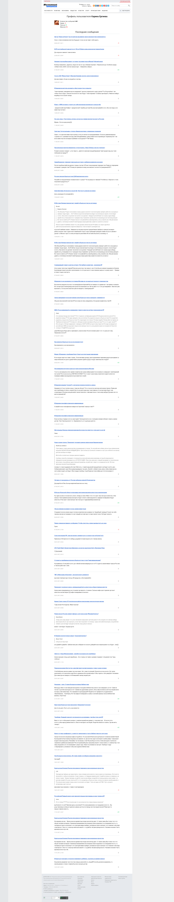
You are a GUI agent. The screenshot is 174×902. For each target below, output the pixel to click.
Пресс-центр (121, 878)
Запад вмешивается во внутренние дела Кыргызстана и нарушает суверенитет (79, 297)
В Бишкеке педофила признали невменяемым (68, 403)
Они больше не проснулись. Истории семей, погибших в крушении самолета (78, 756)
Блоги (92, 880)
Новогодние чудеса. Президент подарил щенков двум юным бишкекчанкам (78, 442)
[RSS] (94, 6)
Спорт (87, 10)
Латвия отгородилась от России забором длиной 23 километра (74, 480)
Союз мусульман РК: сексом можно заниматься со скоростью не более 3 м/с (78, 535)
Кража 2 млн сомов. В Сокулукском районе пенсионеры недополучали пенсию (79, 601)
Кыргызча (47, 1)
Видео (92, 883)
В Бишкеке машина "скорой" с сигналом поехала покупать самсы (75, 385)
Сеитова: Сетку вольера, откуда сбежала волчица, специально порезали (77, 131)
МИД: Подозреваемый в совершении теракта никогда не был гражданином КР (79, 310)
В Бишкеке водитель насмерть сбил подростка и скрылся (72, 88)
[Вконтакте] (96, 6)
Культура (81, 10)
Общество (73, 10)
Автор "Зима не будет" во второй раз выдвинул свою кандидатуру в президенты (80, 36)
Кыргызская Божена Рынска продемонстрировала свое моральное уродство (79, 768)
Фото (92, 881)
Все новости (48, 10)
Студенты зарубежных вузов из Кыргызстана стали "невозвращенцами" (77, 560)
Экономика (65, 10)
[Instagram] (106, 6)
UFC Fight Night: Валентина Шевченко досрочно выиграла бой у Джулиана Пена (79, 548)
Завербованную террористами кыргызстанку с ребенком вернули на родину (78, 162)
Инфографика (94, 885)
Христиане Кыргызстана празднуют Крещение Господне (72, 705)
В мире (79, 888)
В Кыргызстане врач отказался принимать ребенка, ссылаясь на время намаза (79, 858)
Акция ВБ (104, 10)
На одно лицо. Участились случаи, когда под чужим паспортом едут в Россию (79, 119)
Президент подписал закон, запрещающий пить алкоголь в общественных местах (80, 587)
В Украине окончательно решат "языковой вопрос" (70, 636)
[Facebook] (98, 6)
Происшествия (95, 10)
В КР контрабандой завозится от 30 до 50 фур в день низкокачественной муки (79, 49)
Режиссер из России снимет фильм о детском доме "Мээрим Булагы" (76, 614)
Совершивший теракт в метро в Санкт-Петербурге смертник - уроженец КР (78, 265)
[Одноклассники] (100, 6)
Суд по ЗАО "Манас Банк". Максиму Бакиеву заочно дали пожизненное (76, 76)
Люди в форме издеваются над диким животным (70, 509)
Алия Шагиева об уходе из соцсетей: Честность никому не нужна (75, 191)
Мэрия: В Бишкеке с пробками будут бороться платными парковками (76, 354)
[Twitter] (102, 6)
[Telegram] (108, 6)
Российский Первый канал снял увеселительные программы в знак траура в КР (79, 796)
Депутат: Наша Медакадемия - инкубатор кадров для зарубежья (75, 653)
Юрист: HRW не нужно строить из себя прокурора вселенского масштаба (77, 104)
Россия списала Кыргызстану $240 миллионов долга (71, 176)
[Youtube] (104, 6)
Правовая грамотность (111, 880)
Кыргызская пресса (96, 878)
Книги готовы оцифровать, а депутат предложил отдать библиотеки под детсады (81, 733)
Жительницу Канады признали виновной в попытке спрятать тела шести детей (79, 430)
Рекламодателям (125, 1)
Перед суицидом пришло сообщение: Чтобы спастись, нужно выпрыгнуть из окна (80, 523)
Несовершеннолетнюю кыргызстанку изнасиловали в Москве (74, 368)
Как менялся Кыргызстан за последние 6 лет (68, 342)
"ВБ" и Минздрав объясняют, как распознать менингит (71, 574)
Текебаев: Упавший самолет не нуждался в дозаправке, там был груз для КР (78, 717)
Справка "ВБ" (108, 881)
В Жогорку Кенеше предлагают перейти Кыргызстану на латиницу (75, 203)
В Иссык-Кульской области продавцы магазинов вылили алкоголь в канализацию (80, 492)
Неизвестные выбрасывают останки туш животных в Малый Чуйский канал (78, 61)
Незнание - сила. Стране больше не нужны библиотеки (71, 684)
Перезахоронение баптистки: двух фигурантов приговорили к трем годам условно (80, 668)
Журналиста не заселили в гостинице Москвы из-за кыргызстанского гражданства (81, 281)
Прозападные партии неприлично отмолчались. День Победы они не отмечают (79, 147)
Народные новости (96, 876)
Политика (57, 10)
